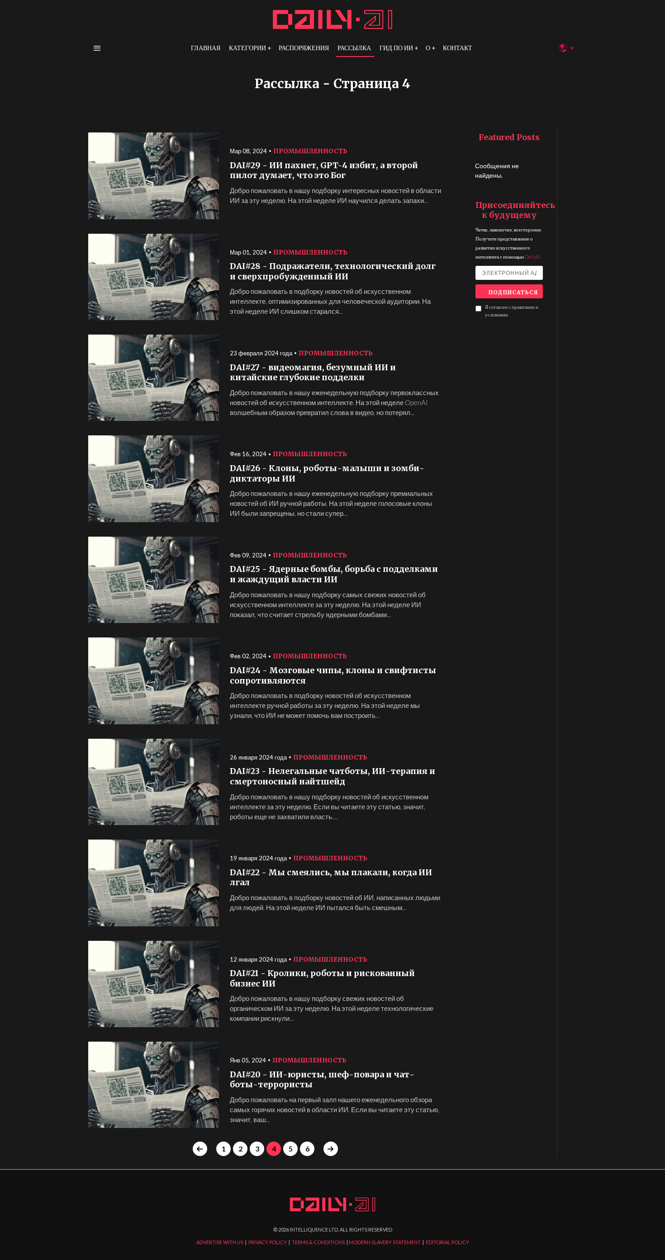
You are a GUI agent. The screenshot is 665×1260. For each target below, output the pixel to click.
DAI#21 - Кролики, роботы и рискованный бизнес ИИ (322, 978)
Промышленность (310, 151)
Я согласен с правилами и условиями (511, 310)
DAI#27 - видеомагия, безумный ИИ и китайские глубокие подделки (313, 373)
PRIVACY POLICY (267, 1242)
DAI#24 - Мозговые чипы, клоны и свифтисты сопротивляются (333, 675)
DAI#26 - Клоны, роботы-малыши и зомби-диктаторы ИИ (327, 473)
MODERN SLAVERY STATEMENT (385, 1242)
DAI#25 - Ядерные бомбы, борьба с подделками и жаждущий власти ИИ (334, 574)
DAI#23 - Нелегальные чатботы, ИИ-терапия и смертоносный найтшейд (332, 776)
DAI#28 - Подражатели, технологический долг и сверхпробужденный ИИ (333, 271)
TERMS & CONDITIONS (318, 1242)
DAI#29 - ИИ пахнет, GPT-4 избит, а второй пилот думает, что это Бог (324, 170)
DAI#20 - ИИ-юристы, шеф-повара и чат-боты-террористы (322, 1080)
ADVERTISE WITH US (219, 1242)
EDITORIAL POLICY (447, 1242)
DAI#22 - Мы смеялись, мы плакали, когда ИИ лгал (331, 878)
